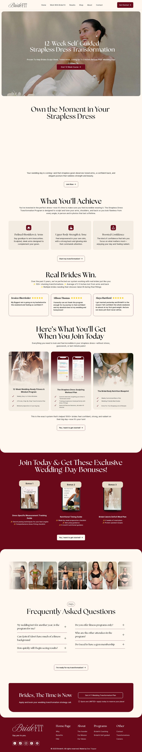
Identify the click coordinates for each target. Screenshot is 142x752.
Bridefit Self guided (102, 735)
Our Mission (82, 735)
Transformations (123, 735)
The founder (82, 731)
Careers (119, 739)
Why (57, 731)
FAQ (57, 739)
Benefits (59, 735)
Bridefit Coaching (101, 731)
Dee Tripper (92, 749)
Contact (119, 731)
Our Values (81, 739)
